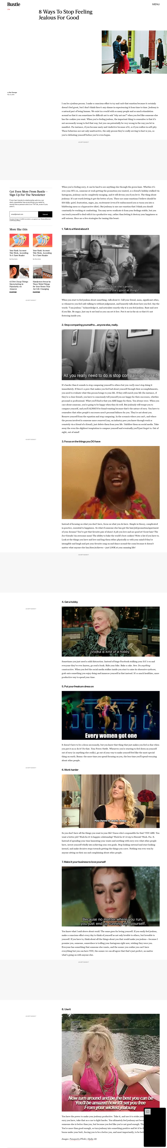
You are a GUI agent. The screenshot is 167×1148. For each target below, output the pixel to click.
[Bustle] (13, 4)
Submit (45, 214)
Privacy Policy (16, 220)
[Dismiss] (163, 1109)
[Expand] (146, 1109)
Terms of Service (45, 219)
